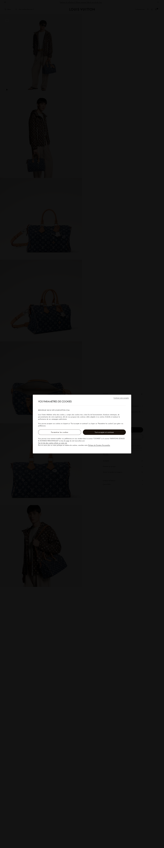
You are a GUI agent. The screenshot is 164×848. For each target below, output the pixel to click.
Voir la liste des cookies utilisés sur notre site (52, 443)
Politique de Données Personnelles (99, 445)
